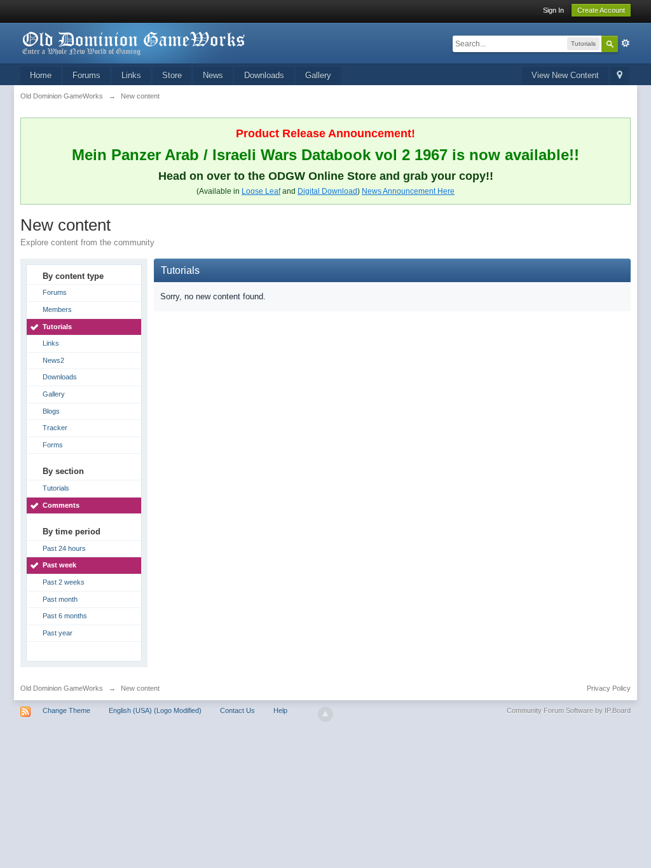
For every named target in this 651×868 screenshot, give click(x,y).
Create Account (601, 10)
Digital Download (327, 191)
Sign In (553, 10)
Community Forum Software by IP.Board (569, 710)
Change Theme (66, 710)
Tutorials (57, 326)
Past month (60, 599)
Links (131, 75)
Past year (57, 633)
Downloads (264, 75)
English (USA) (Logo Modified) (155, 710)
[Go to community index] (134, 42)
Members (57, 309)
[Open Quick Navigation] (619, 76)
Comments (61, 505)
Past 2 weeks (64, 582)
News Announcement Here (408, 191)
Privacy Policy (609, 688)
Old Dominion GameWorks (61, 688)
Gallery (318, 75)
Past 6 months (65, 616)
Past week (59, 565)
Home (40, 75)
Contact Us (237, 710)
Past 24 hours (64, 548)
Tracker (55, 427)
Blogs (51, 411)
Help (280, 710)
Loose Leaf (261, 191)
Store (172, 75)
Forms (53, 445)
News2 (53, 360)
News (213, 75)
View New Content (565, 75)
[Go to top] (325, 714)
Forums (86, 75)
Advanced (625, 43)
